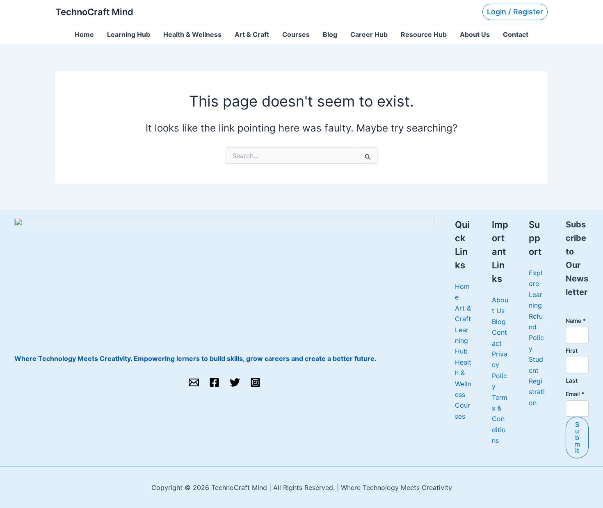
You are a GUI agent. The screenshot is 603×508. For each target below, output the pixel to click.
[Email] (194, 382)
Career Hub (369, 34)
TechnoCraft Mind (94, 12)
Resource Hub (424, 34)
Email (575, 393)
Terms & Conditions (499, 419)
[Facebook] (214, 382)
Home (84, 34)
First (572, 350)
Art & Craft (252, 34)
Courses (296, 34)
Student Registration (537, 381)
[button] (515, 12)
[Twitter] (235, 382)
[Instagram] (255, 382)
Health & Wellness (192, 34)
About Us (475, 34)
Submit (577, 437)
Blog (330, 34)
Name (576, 320)
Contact (515, 34)
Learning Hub (128, 34)
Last (572, 380)
